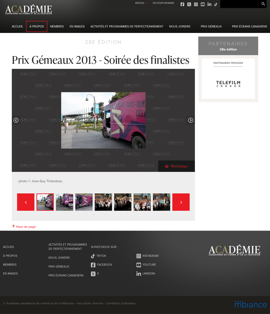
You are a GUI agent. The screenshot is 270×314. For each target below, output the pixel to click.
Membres (57, 26)
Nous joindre (179, 26)
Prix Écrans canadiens (249, 26)
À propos (37, 26)
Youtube (203, 4)
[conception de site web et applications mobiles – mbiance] (251, 305)
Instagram (196, 4)
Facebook (183, 4)
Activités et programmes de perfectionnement (126, 26)
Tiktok (216, 4)
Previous (25, 202)
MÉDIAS (139, 3)
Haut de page (25, 226)
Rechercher (263, 4)
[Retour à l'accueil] (28, 17)
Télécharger (179, 166)
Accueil (17, 26)
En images (77, 26)
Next (181, 202)
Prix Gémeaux (211, 26)
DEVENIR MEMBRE (163, 3)
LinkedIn (210, 4)
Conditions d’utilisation (120, 303)
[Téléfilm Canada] (228, 84)
